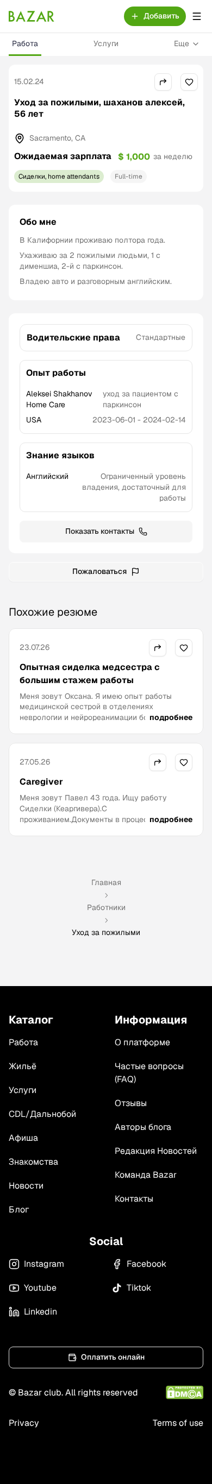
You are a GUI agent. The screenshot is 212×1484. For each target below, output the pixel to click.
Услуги (106, 43)
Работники (106, 907)
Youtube (40, 1287)
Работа (25, 43)
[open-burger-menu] (196, 16)
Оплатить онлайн (113, 1357)
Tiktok (139, 1287)
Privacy (24, 1423)
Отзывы (131, 1103)
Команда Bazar (146, 1174)
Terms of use (178, 1423)
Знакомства (33, 1161)
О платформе (142, 1042)
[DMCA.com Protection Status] (184, 1392)
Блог (19, 1209)
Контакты (134, 1198)
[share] (163, 82)
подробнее (170, 717)
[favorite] (189, 82)
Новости (26, 1185)
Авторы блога (143, 1127)
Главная (106, 882)
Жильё (22, 1066)
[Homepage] (31, 16)
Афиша (23, 1138)
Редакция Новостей (156, 1151)
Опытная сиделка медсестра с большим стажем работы (90, 673)
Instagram (44, 1264)
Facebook (146, 1264)
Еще (181, 43)
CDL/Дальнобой (42, 1114)
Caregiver (41, 781)
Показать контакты (99, 531)
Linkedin (40, 1311)
